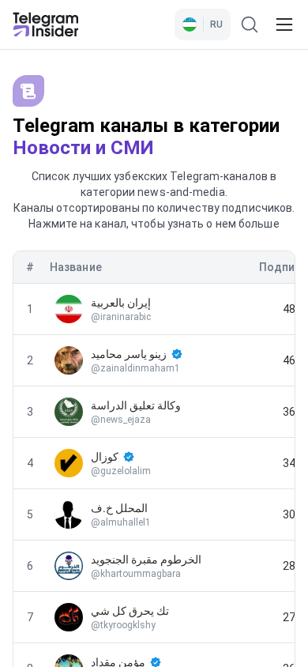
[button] (203, 24)
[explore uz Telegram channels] (46, 24)
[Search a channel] (249, 24)
